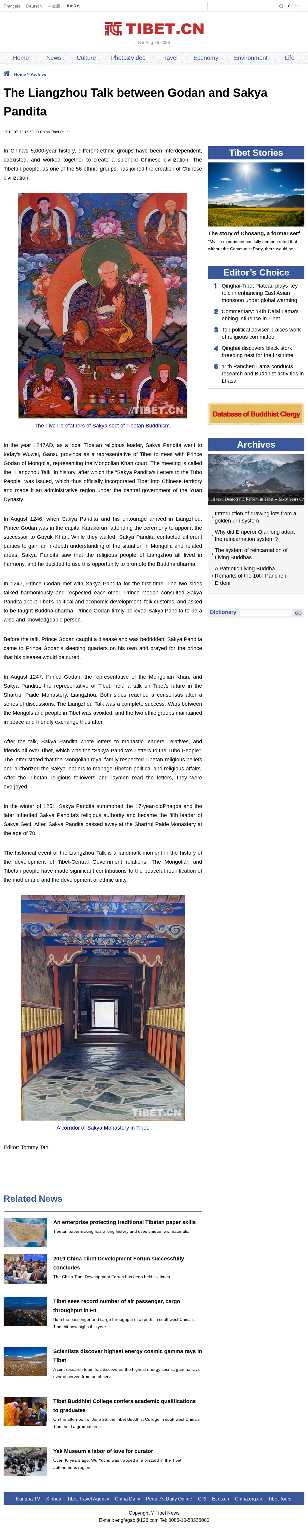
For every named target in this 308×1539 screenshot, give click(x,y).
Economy (205, 57)
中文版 (54, 6)
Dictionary (223, 612)
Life (289, 57)
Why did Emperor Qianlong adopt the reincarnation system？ (255, 535)
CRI (202, 1498)
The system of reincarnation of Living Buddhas (251, 553)
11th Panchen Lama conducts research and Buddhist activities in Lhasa (263, 373)
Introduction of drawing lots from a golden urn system (255, 517)
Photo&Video (128, 57)
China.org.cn (248, 1498)
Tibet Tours (279, 1498)
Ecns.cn (220, 1498)
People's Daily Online (169, 1498)
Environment (251, 57)
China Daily (127, 1498)
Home (21, 57)
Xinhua (53, 1498)
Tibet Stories (256, 153)
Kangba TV (28, 1498)
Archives (256, 444)
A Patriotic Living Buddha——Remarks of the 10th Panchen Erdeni (250, 576)
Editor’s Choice (256, 272)
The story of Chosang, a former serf (254, 233)
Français (12, 6)
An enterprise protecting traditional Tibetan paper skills (124, 1222)
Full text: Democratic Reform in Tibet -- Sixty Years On (256, 499)
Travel (169, 57)
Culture (86, 57)
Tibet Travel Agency (88, 1498)
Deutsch (34, 6)
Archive (38, 74)
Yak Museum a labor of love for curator (103, 1451)
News (53, 57)
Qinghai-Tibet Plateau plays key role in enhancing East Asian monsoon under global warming (260, 293)
